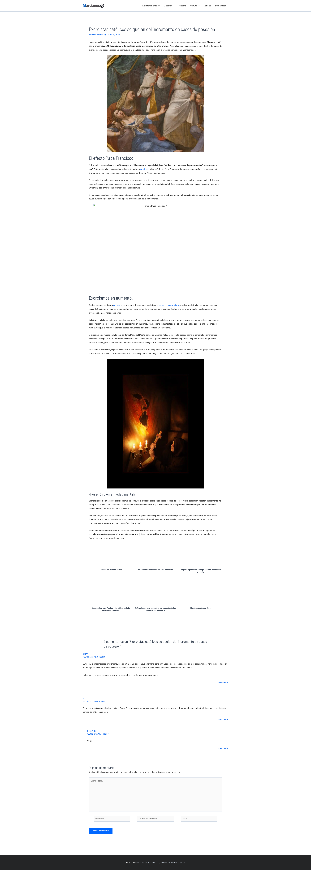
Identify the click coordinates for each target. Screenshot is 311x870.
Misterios (168, 6)
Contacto (180, 862)
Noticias (207, 6)
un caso (116, 305)
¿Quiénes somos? (167, 862)
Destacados (220, 6)
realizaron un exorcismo (169, 305)
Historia (182, 6)
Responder (223, 682)
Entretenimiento (149, 6)
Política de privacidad (147, 862)
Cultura (193, 6)
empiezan (144, 169)
